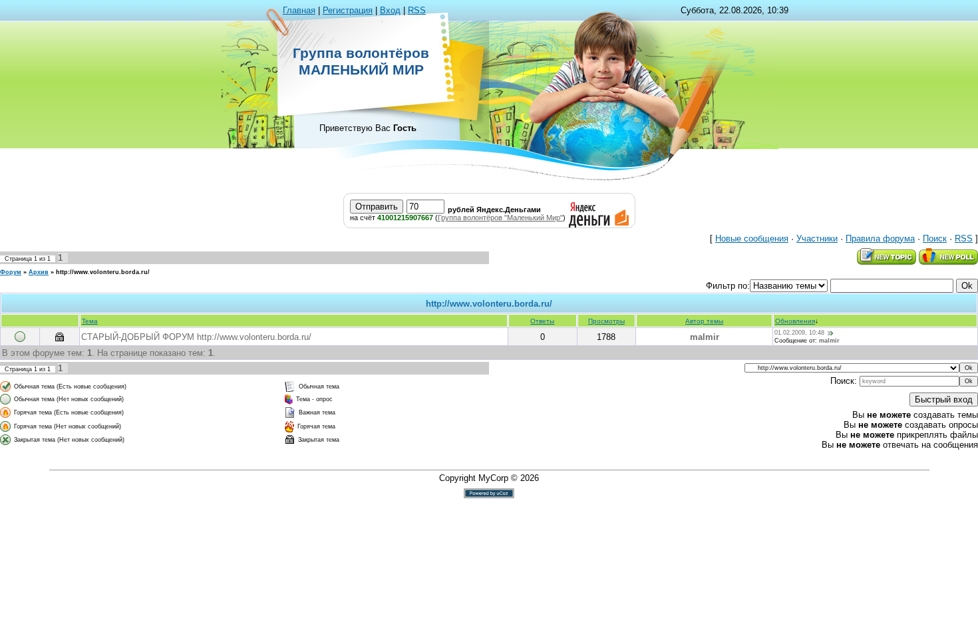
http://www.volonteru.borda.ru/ (103, 272)
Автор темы (704, 321)
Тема (90, 321)
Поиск (935, 238)
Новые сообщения (751, 238)
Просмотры (606, 321)
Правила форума (880, 238)
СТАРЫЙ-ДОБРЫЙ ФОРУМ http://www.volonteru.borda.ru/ (196, 337)
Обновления (795, 321)
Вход (390, 10)
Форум (10, 272)
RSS (417, 10)
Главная (299, 10)
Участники (817, 238)
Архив (39, 272)
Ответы (542, 321)
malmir (704, 337)
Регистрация (348, 10)
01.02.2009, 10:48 (799, 332)
